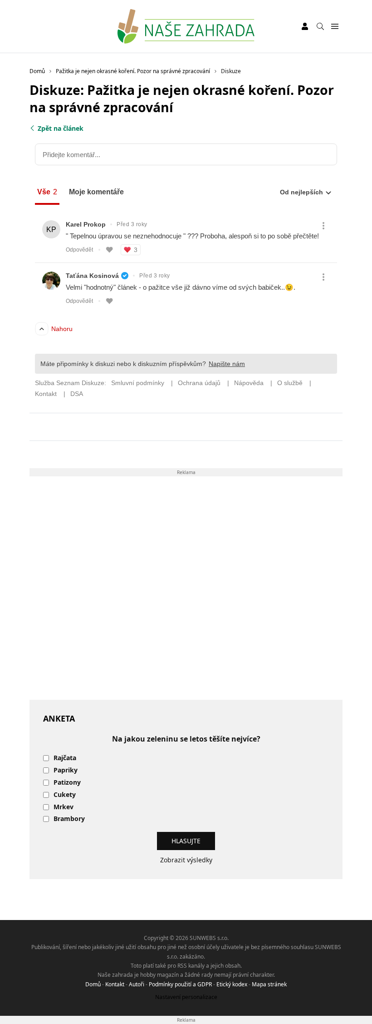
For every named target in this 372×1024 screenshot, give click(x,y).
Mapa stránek (269, 984)
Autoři (136, 984)
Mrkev (63, 807)
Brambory (69, 819)
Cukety (65, 795)
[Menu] (335, 27)
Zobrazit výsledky (186, 860)
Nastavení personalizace (186, 997)
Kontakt (114, 984)
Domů (93, 984)
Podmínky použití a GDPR (180, 984)
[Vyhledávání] (320, 26)
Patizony (67, 783)
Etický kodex (231, 984)
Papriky (66, 770)
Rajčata (65, 758)
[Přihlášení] (305, 26)
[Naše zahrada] (185, 26)
